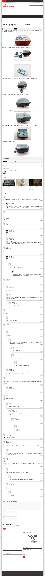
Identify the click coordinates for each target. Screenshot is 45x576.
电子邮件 (4, 514)
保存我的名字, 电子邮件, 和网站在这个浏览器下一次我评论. (13, 520)
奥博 (6, 211)
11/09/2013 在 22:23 (8, 459)
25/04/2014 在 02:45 (17, 348)
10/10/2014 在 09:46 (11, 484)
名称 (3, 510)
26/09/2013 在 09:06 (8, 442)
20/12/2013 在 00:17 (14, 411)
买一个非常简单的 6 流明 (29, 30)
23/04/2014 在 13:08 (8, 325)
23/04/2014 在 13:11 (11, 332)
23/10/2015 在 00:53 (11, 204)
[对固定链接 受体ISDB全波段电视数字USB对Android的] (35, 185)
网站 (3, 517)
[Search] (42, 5)
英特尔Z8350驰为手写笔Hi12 (7, 186)
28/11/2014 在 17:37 (11, 257)
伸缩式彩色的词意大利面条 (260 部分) (33, 165)
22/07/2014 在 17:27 (8, 280)
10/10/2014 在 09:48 (11, 295)
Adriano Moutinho (11, 203)
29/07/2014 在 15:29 (11, 287)
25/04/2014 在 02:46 (11, 370)
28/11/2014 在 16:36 (8, 248)
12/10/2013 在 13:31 (8, 435)
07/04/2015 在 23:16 (11, 231)
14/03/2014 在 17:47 (11, 388)
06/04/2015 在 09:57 (8, 224)
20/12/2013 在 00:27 (17, 419)
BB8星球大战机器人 (19, 186)
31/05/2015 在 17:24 (11, 239)
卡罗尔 (7, 247)
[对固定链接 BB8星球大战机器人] (22, 185)
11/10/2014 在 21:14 (14, 492)
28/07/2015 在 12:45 (8, 212)
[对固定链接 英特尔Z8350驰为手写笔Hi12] (8, 185)
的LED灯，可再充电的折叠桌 (10, 0)
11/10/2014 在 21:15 (14, 303)
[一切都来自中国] (8, 6)
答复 (41, 200)
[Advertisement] (24, 11)
